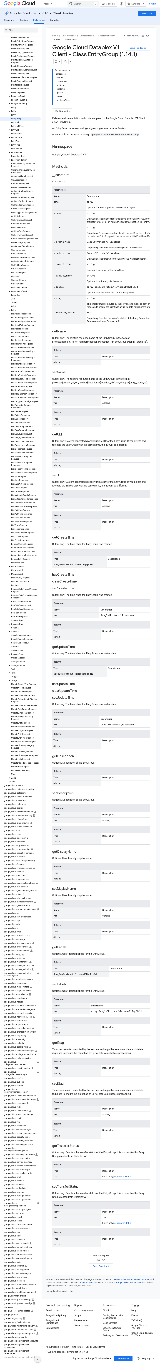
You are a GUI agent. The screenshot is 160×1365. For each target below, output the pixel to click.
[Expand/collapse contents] (69, 70)
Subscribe (123, 1358)
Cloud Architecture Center (112, 1329)
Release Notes (81, 1320)
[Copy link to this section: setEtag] (67, 1084)
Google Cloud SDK (23, 13)
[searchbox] (21, 30)
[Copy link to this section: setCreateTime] (77, 588)
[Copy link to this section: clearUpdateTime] (80, 691)
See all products (54, 1310)
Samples (54, 20)
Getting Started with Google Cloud (113, 1316)
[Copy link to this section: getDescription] (77, 756)
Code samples (110, 1323)
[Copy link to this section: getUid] (65, 435)
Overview (9, 20)
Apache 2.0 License (88, 1282)
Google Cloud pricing (56, 1315)
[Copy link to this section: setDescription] (77, 793)
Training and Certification (115, 1335)
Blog (133, 1310)
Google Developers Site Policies (130, 1282)
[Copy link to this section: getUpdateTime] (78, 647)
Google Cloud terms (95, 1347)
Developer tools (87, 36)
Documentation (69, 36)
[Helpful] (142, 35)
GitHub (106, 1310)
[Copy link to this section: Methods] (72, 167)
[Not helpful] (147, 35)
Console (110, 3)
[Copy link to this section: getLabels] (70, 947)
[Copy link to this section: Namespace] (75, 147)
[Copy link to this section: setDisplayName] (79, 889)
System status (81, 1325)
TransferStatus (123, 1176)
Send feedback (138, 47)
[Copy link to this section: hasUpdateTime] (78, 684)
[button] (20, 96)
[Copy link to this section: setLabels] (69, 984)
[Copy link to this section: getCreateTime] (78, 538)
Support (78, 1315)
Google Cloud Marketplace (52, 1321)
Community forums (84, 1310)
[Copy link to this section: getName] (69, 332)
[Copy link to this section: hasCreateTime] (78, 575)
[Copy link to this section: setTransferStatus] (81, 1187)
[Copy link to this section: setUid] (64, 475)
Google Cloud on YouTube (139, 1326)
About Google (52, 1347)
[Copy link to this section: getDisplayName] (79, 852)
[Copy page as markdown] (66, 61)
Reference (39, 20)
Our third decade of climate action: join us (68, 1352)
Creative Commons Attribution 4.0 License (130, 1279)
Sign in (152, 4)
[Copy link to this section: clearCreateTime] (80, 582)
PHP (45, 13)
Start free (147, 13)
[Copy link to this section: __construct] (72, 175)
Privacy (65, 1347)
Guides (24, 20)
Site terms (77, 1347)
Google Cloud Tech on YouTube (142, 1334)
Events (134, 1315)
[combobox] (83, 4)
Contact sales (52, 1328)
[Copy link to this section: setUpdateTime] (78, 698)
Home (55, 36)
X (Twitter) (136, 1320)
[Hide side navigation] (38, 1359)
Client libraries (63, 13)
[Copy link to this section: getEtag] (67, 1043)
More (47, 3)
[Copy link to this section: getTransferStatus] (82, 1146)
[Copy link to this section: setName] (69, 372)
